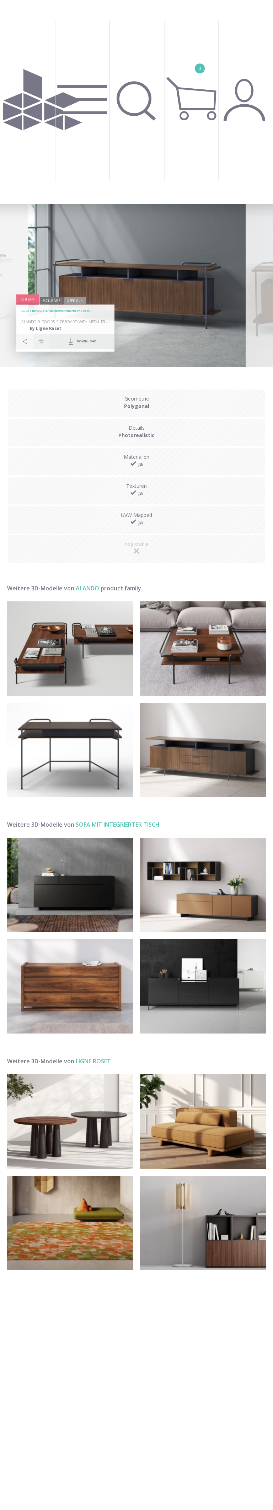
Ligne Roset (93, 1061)
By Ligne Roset (45, 328)
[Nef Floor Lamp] (203, 1223)
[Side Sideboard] (70, 885)
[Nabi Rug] (70, 1223)
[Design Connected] (42, 102)
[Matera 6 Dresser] (70, 986)
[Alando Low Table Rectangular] (70, 648)
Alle (25, 311)
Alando (87, 588)
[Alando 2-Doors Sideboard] (203, 750)
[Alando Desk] (70, 750)
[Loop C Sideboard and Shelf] (203, 885)
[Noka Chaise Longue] (203, 1121)
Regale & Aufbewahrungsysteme (61, 311)
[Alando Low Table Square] (203, 648)
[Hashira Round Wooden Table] (70, 1121)
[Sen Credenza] (203, 986)
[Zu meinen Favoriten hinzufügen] (41, 341)
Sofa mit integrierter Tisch (118, 824)
